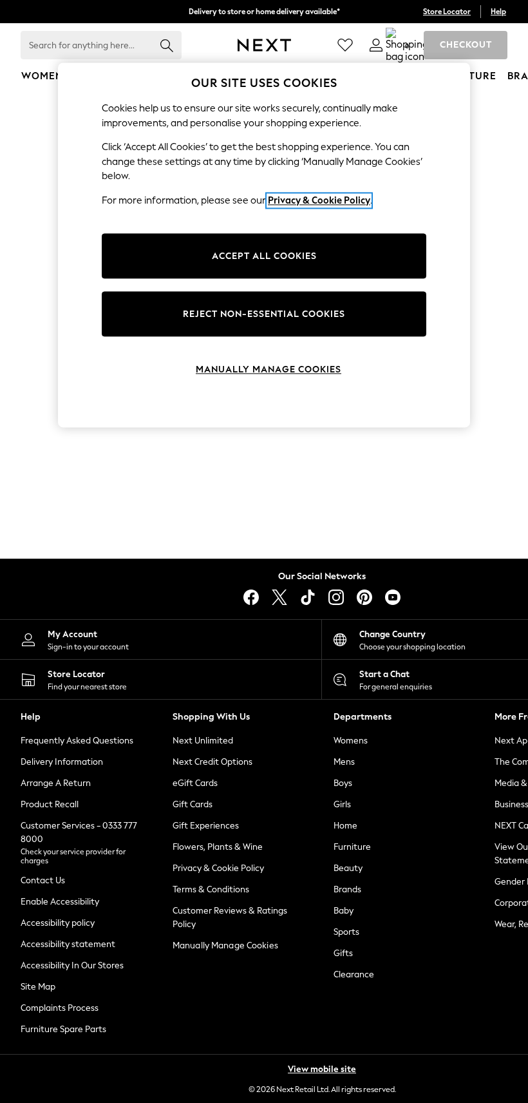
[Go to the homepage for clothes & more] (264, 45)
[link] (376, 45)
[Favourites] (345, 45)
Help (498, 11)
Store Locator (447, 11)
